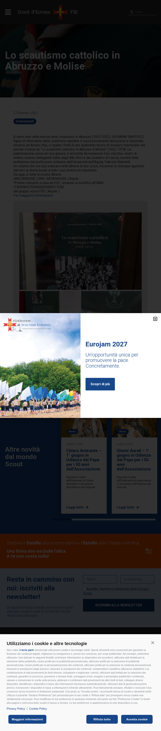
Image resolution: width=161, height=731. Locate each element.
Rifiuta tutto (102, 719)
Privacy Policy (16, 708)
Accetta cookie (137, 719)
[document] (80, 365)
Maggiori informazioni (27, 719)
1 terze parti (26, 650)
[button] (152, 642)
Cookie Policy (38, 708)
